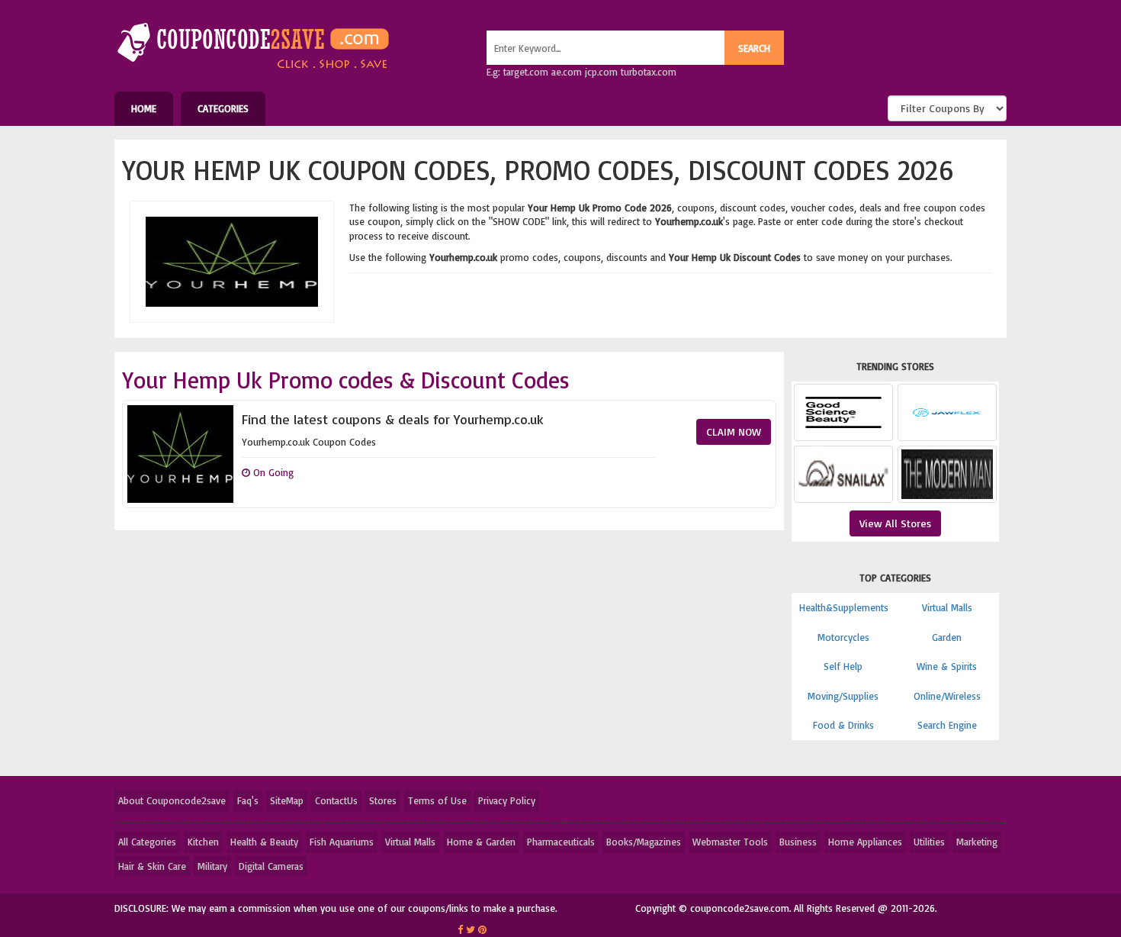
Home (143, 108)
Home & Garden (481, 842)
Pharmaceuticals (561, 842)
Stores (383, 800)
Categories (223, 108)
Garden (947, 637)
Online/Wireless (947, 696)
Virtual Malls (947, 607)
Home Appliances (865, 842)
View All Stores (895, 523)
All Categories (147, 842)
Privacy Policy (506, 800)
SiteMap (287, 800)
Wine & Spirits (947, 666)
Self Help (843, 666)
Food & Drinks (843, 725)
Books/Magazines (643, 842)
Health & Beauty (264, 842)
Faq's (248, 800)
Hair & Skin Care (152, 866)
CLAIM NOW (733, 431)
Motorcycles (843, 637)
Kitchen (203, 842)
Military (212, 866)
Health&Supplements (843, 607)
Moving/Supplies (843, 696)
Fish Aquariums (342, 842)
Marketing (976, 842)
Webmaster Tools (730, 842)
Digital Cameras (271, 866)
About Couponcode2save (172, 800)
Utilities (929, 842)
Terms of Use (437, 800)
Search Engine (947, 725)
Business (798, 842)
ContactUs (336, 800)
